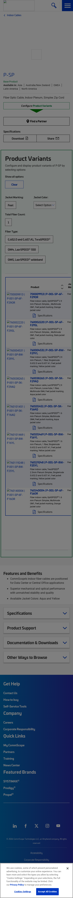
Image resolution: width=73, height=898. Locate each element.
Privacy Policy (17, 884)
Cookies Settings (22, 891)
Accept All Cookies (47, 891)
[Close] (67, 868)
